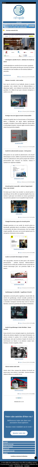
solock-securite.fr (19, 390)
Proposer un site (8, 444)
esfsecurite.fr (19, 214)
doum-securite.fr (19, 359)
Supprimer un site (8, 451)
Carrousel (6, 448)
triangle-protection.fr (19, 249)
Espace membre (8, 446)
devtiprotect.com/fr (19, 178)
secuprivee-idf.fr (19, 143)
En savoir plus (19, 466)
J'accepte (26, 466)
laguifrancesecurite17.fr (19, 319)
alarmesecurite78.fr (19, 108)
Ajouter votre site (19, 433)
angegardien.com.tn (19, 284)
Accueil (5, 442)
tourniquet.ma (7, 75)
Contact (5, 453)
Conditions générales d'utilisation (19, 456)
